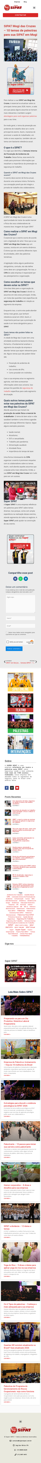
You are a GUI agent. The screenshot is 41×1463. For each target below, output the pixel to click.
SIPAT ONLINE (19, 927)
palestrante (21, 908)
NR (21, 907)
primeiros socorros (14, 917)
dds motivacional (11, 901)
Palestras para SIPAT (26, 915)
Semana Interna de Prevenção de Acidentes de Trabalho (20, 922)
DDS (33, 899)
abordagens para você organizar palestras (20, 116)
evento (30, 905)
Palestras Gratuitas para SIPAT (21, 912)
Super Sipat (20, 929)
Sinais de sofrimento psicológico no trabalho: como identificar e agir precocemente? (23, 858)
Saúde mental (28, 917)
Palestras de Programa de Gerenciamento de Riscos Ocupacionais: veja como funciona (19, 1389)
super (12, 930)
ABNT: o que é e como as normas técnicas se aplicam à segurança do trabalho (23, 821)
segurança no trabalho (14, 921)
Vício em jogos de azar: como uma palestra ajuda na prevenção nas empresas (24, 830)
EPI (17, 905)
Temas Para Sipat (26, 934)
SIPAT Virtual (30, 927)
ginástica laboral (12, 907)
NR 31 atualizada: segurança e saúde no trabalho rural (22, 875)
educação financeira (28, 903)
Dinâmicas (15, 903)
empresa (11, 905)
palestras (21, 910)
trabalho (15, 936)
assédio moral (29, 895)
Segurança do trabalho (25, 919)
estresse (23, 905)
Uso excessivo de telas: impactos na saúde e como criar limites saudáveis (23, 802)
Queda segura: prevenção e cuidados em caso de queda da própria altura (23, 848)
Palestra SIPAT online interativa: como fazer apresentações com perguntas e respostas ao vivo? (23, 885)
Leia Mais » (15, 805)
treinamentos (25, 936)
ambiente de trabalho (15, 895)
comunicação (18, 899)
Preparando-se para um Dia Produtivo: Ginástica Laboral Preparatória (16, 1021)
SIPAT (10, 925)
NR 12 (26, 907)
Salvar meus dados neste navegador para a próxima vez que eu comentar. (20, 633)
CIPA (8, 897)
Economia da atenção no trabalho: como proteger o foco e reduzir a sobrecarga (23, 811)
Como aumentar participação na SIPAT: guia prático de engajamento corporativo (23, 839)
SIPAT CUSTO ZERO (21, 925)
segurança (11, 919)
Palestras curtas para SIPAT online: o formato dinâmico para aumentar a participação (24, 867)
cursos (27, 899)
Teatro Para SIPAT (22, 932)
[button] (34, 7)
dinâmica (22, 901)
